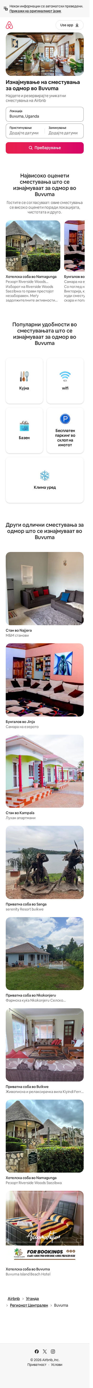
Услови (56, 1364)
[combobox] (45, 116)
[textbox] (25, 133)
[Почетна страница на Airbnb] (9, 24)
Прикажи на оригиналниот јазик (35, 11)
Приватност (36, 1364)
